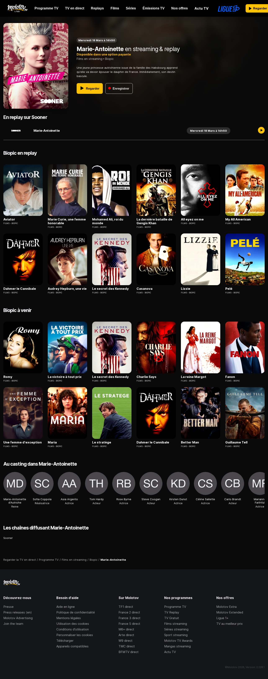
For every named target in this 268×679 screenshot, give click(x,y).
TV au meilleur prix (229, 624)
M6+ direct (126, 629)
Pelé (228, 289)
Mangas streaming (177, 646)
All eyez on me (192, 219)
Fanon (230, 377)
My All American (238, 219)
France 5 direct (129, 624)
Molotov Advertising (18, 618)
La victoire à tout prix (65, 377)
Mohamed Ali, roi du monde (107, 221)
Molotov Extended (229, 612)
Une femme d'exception (22, 442)
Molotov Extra (226, 607)
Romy (7, 377)
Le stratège (101, 442)
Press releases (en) (17, 612)
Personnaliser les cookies (74, 635)
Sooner (8, 538)
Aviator (9, 219)
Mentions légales (68, 618)
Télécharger (64, 641)
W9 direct (126, 641)
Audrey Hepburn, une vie (67, 289)
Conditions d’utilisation (72, 629)
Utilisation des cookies (72, 624)
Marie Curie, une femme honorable (67, 221)
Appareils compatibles (72, 646)
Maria (52, 442)
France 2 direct (129, 612)
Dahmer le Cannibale (19, 289)
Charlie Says (146, 377)
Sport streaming (176, 635)
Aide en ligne (65, 607)
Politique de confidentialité (75, 612)
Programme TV (175, 607)
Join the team (13, 624)
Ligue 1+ (222, 618)
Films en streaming (89, 59)
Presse (8, 607)
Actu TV (170, 652)
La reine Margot (193, 377)
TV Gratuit (171, 618)
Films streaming (175, 624)
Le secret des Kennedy (110, 289)
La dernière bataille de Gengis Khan (154, 221)
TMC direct (127, 646)
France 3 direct (129, 618)
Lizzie (185, 289)
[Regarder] (261, 130)
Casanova (144, 289)
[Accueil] (17, 8)
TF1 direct (126, 607)
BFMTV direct (129, 652)
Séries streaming (176, 629)
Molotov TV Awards (178, 641)
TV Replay (171, 612)
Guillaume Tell (236, 442)
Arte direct (126, 635)
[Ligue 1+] (228, 8)
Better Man (190, 442)
